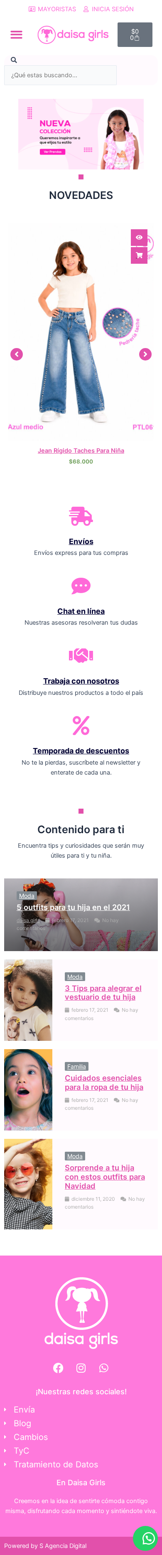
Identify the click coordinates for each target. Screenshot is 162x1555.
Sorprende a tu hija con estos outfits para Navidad (105, 1176)
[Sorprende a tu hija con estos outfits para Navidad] (28, 1184)
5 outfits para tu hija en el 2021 (73, 907)
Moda (26, 895)
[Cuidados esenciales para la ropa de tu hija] (28, 1090)
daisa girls (28, 920)
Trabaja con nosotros (81, 681)
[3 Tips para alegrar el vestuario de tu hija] (28, 1000)
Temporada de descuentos (81, 750)
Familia (76, 1066)
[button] (16, 34)
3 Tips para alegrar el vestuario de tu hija (103, 993)
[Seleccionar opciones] (139, 255)
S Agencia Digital (62, 1546)
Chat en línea (81, 611)
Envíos (81, 541)
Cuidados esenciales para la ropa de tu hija (104, 1082)
